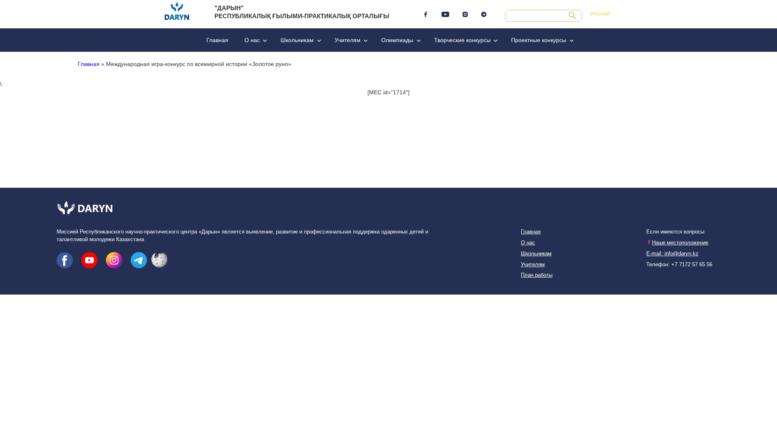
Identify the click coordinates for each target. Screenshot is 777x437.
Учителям (348, 40)
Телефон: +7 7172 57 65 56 (679, 264)
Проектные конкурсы (538, 40)
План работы (536, 275)
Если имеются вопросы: (676, 232)
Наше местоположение (680, 243)
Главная (217, 40)
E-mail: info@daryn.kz (672, 254)
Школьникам (297, 40)
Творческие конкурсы (462, 40)
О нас (252, 40)
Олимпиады (397, 40)
